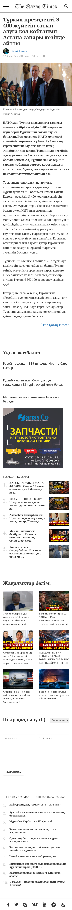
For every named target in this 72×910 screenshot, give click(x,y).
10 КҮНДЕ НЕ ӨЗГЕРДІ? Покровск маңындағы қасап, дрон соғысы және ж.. (27, 503)
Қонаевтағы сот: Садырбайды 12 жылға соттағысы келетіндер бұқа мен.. (25, 551)
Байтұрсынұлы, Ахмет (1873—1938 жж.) (35, 804)
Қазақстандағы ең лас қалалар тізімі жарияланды (33, 831)
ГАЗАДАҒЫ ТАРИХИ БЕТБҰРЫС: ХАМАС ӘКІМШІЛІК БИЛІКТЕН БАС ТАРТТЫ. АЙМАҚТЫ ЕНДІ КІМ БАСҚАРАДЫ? (54, 659)
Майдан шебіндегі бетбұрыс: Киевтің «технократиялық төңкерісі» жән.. (22, 535)
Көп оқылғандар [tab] (17, 796)
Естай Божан (19, 51)
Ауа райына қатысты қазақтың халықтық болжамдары (37, 814)
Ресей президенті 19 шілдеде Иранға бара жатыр (35, 365)
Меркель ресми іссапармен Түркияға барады (31, 399)
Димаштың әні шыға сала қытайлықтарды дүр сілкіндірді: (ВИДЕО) (37, 865)
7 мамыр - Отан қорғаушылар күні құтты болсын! (37, 883)
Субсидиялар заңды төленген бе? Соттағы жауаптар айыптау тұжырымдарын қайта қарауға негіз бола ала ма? (16, 622)
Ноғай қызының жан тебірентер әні (33, 856)
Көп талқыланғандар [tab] (50, 796)
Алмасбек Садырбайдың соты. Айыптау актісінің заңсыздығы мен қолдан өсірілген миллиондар (17, 658)
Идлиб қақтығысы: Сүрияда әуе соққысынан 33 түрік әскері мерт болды (33, 382)
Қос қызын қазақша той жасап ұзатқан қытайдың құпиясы (35, 849)
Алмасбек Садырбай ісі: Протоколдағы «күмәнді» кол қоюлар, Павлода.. (27, 518)
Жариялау (13, 772)
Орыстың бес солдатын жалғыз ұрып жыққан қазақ (34, 840)
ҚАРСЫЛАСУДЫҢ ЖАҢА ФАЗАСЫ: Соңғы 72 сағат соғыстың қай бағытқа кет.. (27, 487)
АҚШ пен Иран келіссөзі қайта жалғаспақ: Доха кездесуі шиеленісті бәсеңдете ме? (17, 697)
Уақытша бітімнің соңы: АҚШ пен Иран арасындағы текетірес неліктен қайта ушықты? (53, 618)
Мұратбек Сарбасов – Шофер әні (30, 821)
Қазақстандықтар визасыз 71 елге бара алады (34, 874)
